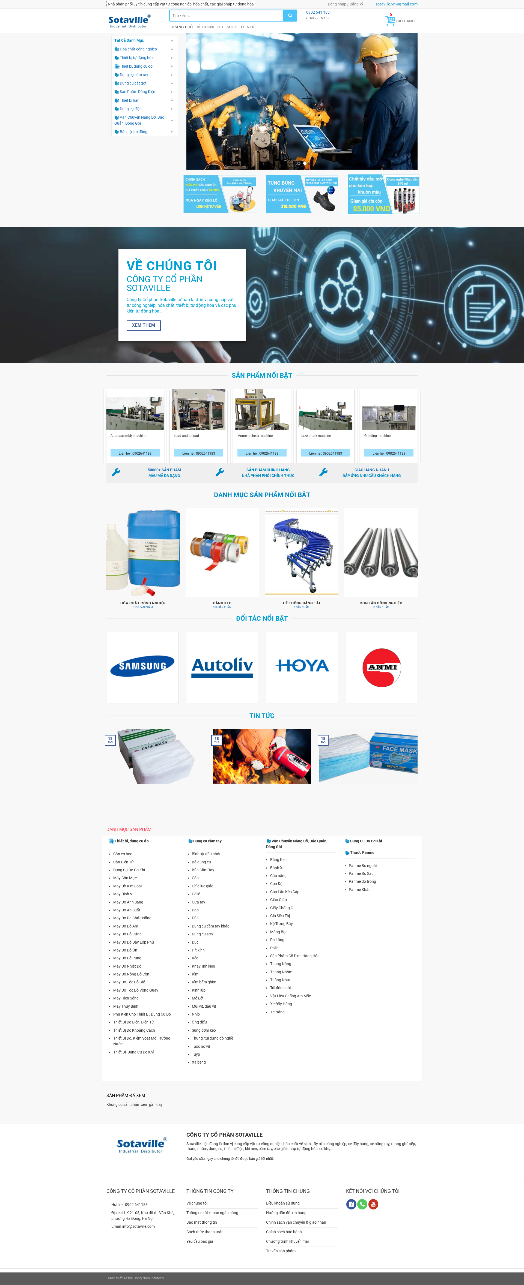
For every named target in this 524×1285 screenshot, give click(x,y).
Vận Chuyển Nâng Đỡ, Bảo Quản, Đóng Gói (139, 120)
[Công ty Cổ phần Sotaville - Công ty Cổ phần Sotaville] (133, 21)
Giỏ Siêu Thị (280, 909)
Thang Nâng (280, 957)
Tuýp (196, 1048)
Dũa (195, 911)
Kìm (195, 968)
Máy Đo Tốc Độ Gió (129, 976)
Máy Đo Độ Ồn (125, 944)
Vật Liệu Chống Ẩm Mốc (290, 989)
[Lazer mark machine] (325, 415)
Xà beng (199, 1056)
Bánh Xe (277, 861)
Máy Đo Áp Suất (126, 904)
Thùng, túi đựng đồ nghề (212, 1032)
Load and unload (186, 429)
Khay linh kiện (203, 959)
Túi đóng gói (280, 981)
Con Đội (276, 877)
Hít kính (198, 944)
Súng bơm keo (204, 1024)
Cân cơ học (122, 847)
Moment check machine (255, 429)
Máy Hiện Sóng (126, 992)
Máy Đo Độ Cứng (127, 928)
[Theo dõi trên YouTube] (373, 1198)
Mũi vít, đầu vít (204, 1000)
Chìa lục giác (202, 880)
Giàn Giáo (278, 893)
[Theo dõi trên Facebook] (351, 1198)
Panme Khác (359, 883)
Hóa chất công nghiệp (138, 49)
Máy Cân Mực (125, 871)
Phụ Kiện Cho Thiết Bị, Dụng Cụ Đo (142, 1008)
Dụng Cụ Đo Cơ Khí (129, 863)
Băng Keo (278, 853)
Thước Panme (362, 846)
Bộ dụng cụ (201, 855)
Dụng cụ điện (131, 109)
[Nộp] (290, 16)
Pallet (275, 941)
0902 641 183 (317, 12)
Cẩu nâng (278, 869)
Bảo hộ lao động (133, 132)
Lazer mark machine (316, 429)
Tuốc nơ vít (201, 1040)
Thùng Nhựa (280, 973)
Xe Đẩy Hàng (281, 997)
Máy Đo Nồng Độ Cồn (131, 968)
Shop (232, 27)
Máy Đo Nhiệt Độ (127, 959)
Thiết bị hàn (129, 100)
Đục (195, 935)
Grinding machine (377, 429)
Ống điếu (199, 1016)
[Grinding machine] (389, 415)
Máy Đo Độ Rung (127, 952)
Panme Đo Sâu (361, 867)
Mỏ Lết (198, 992)
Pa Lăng (277, 933)
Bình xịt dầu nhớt (206, 847)
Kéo (195, 952)
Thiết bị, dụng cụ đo (136, 66)
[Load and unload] (198, 415)
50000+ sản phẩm (164, 463)
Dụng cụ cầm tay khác (210, 919)
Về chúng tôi (210, 27)
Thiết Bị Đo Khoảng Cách (134, 1024)
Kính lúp (199, 984)
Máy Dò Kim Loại (127, 880)
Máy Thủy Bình (125, 1000)
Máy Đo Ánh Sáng (128, 895)
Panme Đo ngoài (363, 859)
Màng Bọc (278, 925)
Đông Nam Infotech (148, 1272)
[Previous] (198, 98)
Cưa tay (198, 895)
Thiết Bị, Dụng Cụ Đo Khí (133, 1045)
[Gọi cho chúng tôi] (362, 1198)
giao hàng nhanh (372, 463)
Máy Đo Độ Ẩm (125, 919)
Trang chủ (182, 27)
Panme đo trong (362, 875)
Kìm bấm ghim (204, 976)
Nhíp (196, 1008)
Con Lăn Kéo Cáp (284, 885)
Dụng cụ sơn (202, 928)
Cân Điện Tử (123, 855)
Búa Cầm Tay (203, 863)
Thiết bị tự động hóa (137, 57)
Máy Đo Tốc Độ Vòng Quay (135, 984)
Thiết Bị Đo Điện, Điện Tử (133, 1016)
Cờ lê (196, 887)
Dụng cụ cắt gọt (133, 83)
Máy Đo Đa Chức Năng (132, 911)
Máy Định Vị (123, 887)
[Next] (406, 98)
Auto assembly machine (128, 429)
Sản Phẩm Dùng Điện (137, 91)
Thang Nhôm (281, 965)
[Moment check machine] (262, 415)
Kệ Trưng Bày (281, 917)
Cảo (195, 871)
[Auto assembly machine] (135, 415)
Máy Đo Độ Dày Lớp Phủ (133, 935)
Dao (195, 904)
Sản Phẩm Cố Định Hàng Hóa (295, 949)
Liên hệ (248, 27)
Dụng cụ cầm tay (134, 75)
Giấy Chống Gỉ (282, 901)
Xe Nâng (277, 1005)
